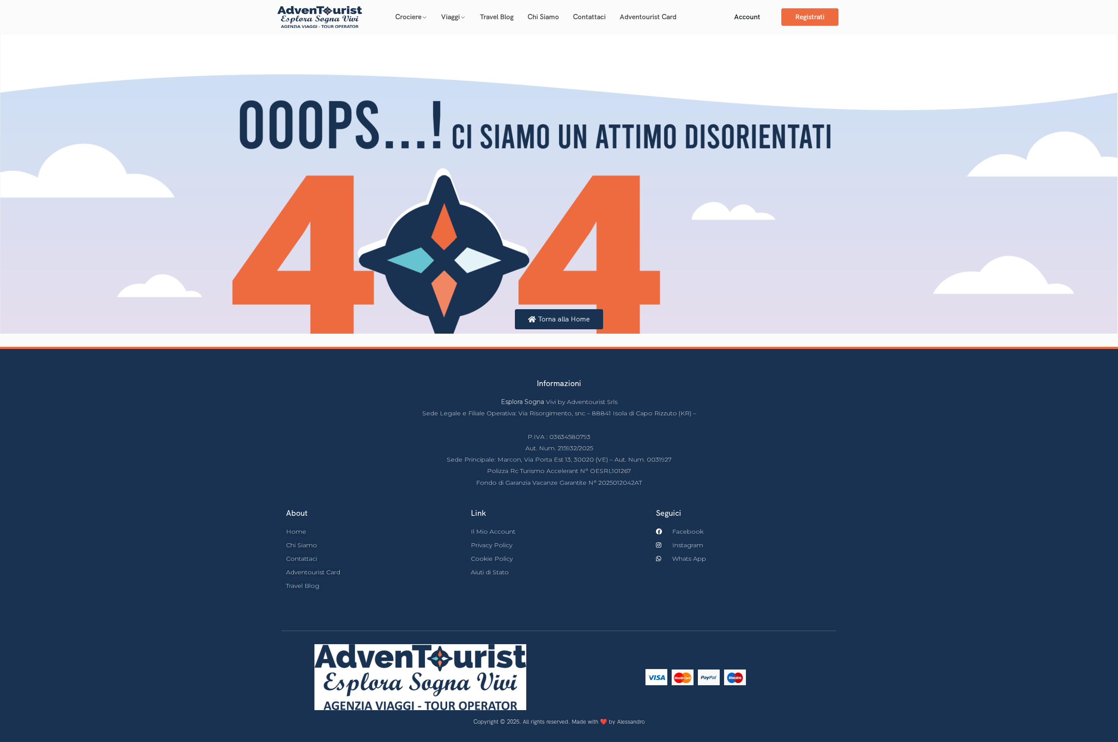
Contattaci (589, 16)
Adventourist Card (648, 16)
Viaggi (450, 16)
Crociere (408, 16)
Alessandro (631, 721)
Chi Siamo (543, 16)
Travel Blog (497, 16)
